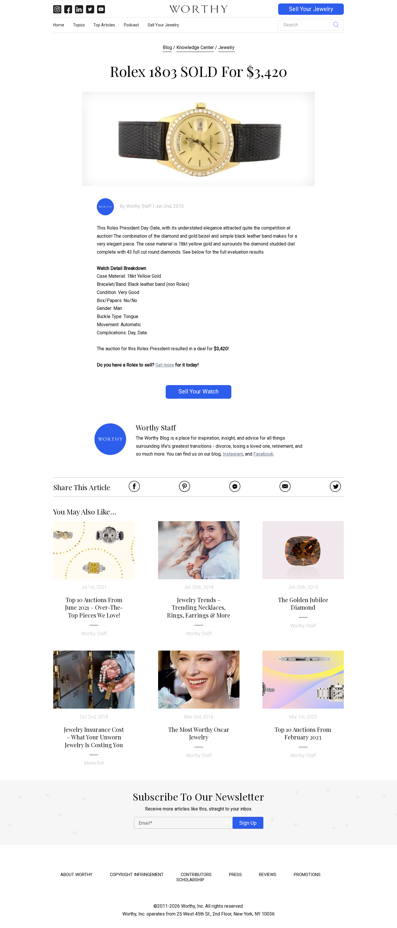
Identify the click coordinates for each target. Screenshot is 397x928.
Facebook (263, 454)
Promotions (307, 874)
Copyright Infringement (137, 874)
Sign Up (248, 823)
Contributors (196, 874)
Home (58, 25)
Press (235, 874)
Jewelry (226, 47)
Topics (79, 25)
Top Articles (104, 25)
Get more (164, 365)
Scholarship (190, 879)
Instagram (233, 454)
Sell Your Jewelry (311, 9)
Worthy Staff (139, 206)
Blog (167, 47)
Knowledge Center (195, 47)
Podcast (131, 25)
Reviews (267, 874)
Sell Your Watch (198, 391)
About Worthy (76, 874)
